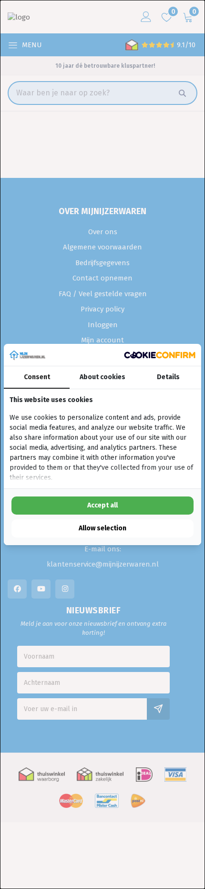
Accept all (102, 505)
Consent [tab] (37, 377)
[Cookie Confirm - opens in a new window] (159, 355)
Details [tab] (168, 377)
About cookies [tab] (102, 377)
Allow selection (102, 528)
